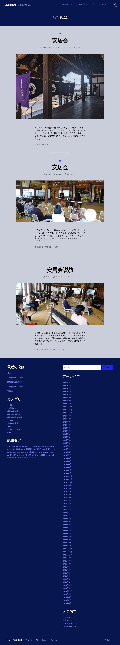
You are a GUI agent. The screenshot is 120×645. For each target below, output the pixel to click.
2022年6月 (67, 531)
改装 (50, 247)
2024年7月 (67, 455)
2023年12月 (67, 476)
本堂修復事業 (12, 423)
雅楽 (31, 457)
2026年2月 (67, 401)
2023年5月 (67, 497)
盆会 (9, 373)
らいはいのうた (22, 446)
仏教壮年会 (37, 446)
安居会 (60, 40)
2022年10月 (67, 519)
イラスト (30, 446)
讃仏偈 (9, 457)
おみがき (9, 446)
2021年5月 (67, 570)
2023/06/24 (59, 174)
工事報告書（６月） (15, 387)
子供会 (49, 449)
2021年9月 (67, 558)
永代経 (9, 455)
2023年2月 (67, 506)
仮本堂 (9, 449)
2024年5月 (67, 461)
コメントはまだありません (72, 47)
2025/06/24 (55, 47)
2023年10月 (67, 482)
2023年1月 (67, 509)
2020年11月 (67, 588)
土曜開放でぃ (12, 408)
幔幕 (8, 452)
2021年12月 (67, 549)
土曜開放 (29, 449)
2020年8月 (67, 597)
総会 (38, 455)
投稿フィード (68, 620)
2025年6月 (67, 425)
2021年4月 (67, 573)
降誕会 (19, 457)
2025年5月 (67, 428)
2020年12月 (67, 585)
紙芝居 (34, 455)
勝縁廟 (18, 449)
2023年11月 (67, 479)
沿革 (72, 4)
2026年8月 (67, 383)
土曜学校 (23, 449)
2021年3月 (67, 576)
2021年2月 (67, 579)
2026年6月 (67, 389)
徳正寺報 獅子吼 (14, 414)
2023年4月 (67, 500)
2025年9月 (67, 416)
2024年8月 (67, 452)
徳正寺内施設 (12, 411)
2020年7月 (67, 600)
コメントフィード (70, 623)
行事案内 (65, 4)
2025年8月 (67, 419)
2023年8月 (67, 488)
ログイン (66, 617)
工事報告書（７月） (15, 378)
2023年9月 (67, 485)
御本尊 (44, 349)
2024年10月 (67, 446)
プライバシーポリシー (99, 4)
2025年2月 (67, 434)
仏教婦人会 (45, 446)
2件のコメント (71, 174)
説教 (46, 144)
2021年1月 (67, 582)
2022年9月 (67, 522)
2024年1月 (67, 473)
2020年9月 (67, 594)
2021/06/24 (59, 276)
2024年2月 (67, 470)
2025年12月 (67, 407)
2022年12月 (67, 513)
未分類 (10, 420)
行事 (9, 432)
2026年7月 (67, 386)
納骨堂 (28, 455)
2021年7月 (67, 564)
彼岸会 (14, 452)
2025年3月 (67, 431)
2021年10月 (67, 555)
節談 (24, 455)
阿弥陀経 (14, 457)
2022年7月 (67, 528)
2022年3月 (67, 540)
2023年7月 (67, 491)
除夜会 (28, 457)
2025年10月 (67, 413)
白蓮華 (58, 349)
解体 (49, 455)
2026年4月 (67, 395)
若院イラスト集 (13, 429)
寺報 (54, 449)
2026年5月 (67, 392)
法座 (60, 33)
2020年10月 (67, 591)
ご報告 (10, 405)
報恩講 (38, 449)
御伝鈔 (18, 452)
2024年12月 (67, 440)
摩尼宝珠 (49, 349)
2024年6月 (67, 458)
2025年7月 (67, 422)
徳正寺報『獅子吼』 (83, 4)
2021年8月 (67, 561)
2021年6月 (67, 567)
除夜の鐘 (24, 457)
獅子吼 (18, 455)
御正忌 (22, 452)
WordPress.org (69, 626)
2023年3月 (67, 503)
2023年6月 (67, 494)
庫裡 (46, 247)
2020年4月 (67, 603)
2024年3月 (67, 467)
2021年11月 (67, 552)
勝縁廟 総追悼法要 (14, 382)
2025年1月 (67, 437)
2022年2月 (67, 543)
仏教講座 (52, 446)
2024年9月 (67, 449)
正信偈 (51, 452)
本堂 (43, 144)
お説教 (13, 446)
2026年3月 (67, 398)
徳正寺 (26, 452)
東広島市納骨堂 (44, 452)
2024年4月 (67, 464)
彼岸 (11, 452)
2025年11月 (67, 410)
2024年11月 (67, 443)
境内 (43, 449)
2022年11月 (67, 516)
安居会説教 (60, 270)
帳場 (43, 247)
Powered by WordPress (50, 640)
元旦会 (13, 449)
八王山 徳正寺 (10, 5)
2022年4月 (67, 537)
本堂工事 (37, 452)
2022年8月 (67, 525)
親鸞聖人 (43, 455)
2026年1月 (67, 404)
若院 (45, 47)
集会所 (35, 457)
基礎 (34, 449)
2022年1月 (67, 546)
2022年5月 (67, 534)
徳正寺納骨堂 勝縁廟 (15, 417)
